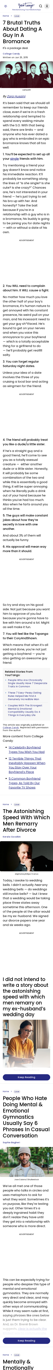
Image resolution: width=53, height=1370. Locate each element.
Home (6, 15)
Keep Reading (26, 1077)
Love (17, 16)
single (14, 159)
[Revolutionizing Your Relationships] (26, 5)
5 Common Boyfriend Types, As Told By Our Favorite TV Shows (24, 783)
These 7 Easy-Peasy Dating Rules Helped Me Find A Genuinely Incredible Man (24, 696)
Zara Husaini (16, 96)
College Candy (11, 53)
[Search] (39, 6)
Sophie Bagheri (11, 1142)
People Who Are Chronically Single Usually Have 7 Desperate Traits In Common (27, 683)
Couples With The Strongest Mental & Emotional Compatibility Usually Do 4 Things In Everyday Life (25, 710)
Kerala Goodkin (12, 836)
